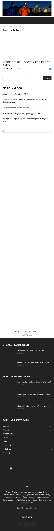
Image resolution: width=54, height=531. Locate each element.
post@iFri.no (32, 508)
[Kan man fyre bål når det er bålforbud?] (9, 385)
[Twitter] (33, 524)
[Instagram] (27, 524)
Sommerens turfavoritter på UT (15, 94)
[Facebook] (20, 524)
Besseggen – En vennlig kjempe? (31, 350)
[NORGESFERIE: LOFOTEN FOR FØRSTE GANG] (27, 47)
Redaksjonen (7, 68)
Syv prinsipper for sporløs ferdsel (16, 108)
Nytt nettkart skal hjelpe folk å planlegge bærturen (22, 114)
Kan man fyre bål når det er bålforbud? (34, 382)
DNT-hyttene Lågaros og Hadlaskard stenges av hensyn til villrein (25, 120)
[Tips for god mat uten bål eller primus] (9, 409)
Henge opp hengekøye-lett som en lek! (33, 362)
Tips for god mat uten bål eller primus (33, 406)
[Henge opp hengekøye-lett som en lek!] (9, 365)
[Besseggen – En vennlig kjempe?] (9, 353)
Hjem (4, 26)
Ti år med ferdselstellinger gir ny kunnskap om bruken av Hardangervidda (25, 100)
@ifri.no (27, 335)
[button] (4, 20)
